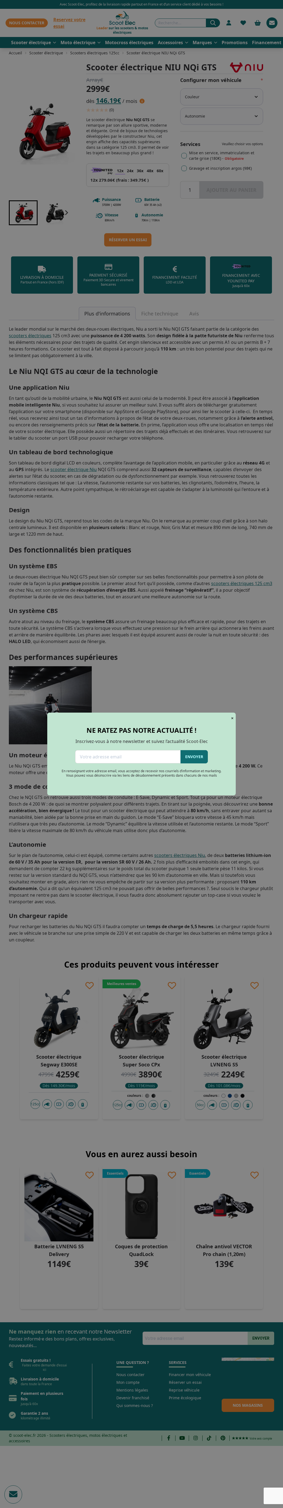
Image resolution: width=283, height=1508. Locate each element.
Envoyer (194, 756)
